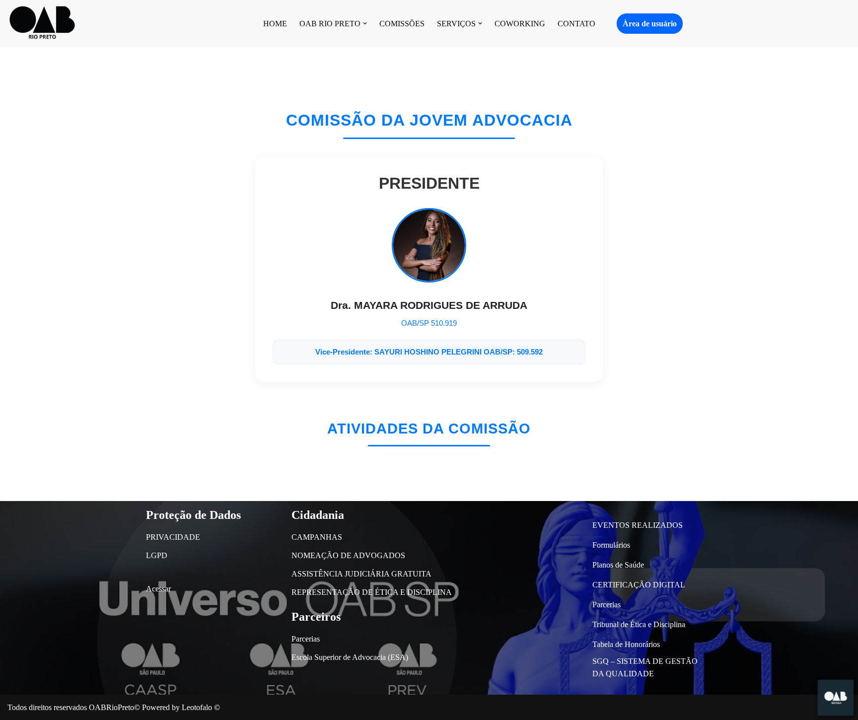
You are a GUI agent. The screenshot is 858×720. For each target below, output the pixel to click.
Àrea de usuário (650, 23)
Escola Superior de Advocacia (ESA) (349, 657)
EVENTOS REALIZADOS (637, 525)
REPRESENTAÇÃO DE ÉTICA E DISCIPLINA (371, 592)
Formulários (611, 545)
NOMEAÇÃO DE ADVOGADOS (348, 555)
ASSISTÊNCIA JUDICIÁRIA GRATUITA (361, 574)
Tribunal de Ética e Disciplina (638, 624)
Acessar (158, 588)
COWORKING (520, 23)
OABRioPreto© (114, 707)
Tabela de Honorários (626, 644)
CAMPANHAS (316, 537)
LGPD (156, 555)
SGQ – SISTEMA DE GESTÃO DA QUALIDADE (645, 667)
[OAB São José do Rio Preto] (42, 23)
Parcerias (305, 639)
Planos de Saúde (618, 565)
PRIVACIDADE (173, 537)
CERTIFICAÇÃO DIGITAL (638, 584)
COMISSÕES (402, 23)
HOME (275, 23)
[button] (365, 23)
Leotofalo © (201, 707)
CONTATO (576, 23)
